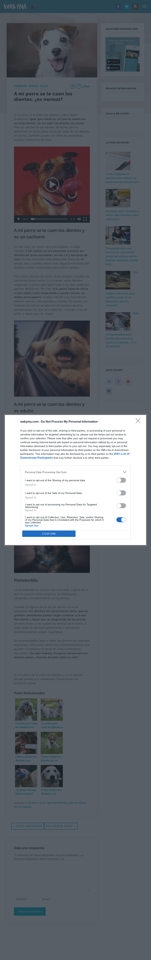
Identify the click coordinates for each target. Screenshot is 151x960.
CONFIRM (49, 533)
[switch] (121, 480)
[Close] (139, 421)
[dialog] (75, 480)
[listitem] (75, 472)
